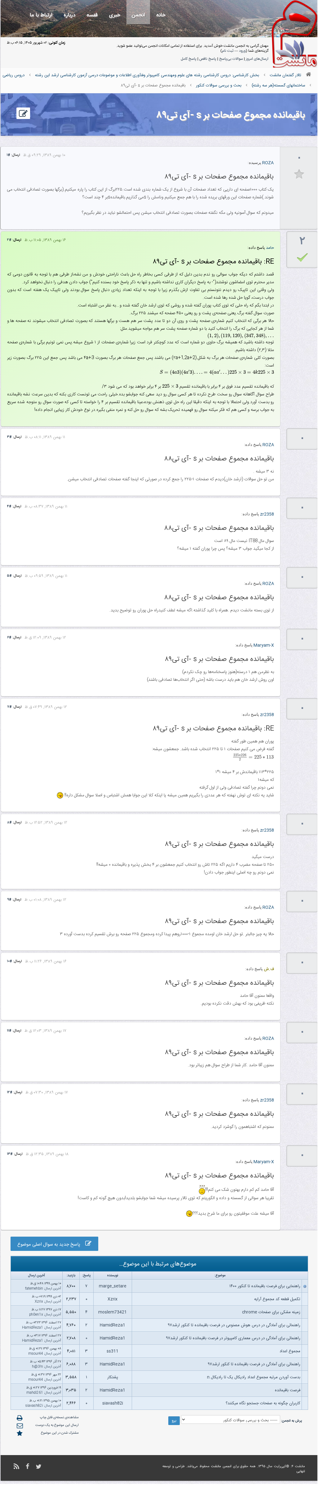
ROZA (268, 163)
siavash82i (112, 1403)
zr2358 (267, 514)
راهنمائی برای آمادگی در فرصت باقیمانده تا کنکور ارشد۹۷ (254, 1364)
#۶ (9, 637)
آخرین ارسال (53, 1288)
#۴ (9, 506)
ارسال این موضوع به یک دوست (57, 1425)
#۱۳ (10, 1154)
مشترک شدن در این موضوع (60, 1433)
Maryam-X (264, 645)
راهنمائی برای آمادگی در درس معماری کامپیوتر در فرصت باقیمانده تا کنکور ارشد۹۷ (233, 1338)
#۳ (9, 437)
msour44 (35, 1354)
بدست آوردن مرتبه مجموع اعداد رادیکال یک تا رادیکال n (253, 1377)
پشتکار (112, 1377)
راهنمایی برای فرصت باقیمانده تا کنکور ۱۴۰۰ (264, 1286)
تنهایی (301, 1471)
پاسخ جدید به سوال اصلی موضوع (51, 1244)
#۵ (9, 576)
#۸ (9, 822)
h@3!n (37, 1367)
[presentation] (240, 336)
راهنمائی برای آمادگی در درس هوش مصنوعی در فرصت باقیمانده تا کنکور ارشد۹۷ (234, 1325)
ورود (242, 51)
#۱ (8, 155)
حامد (270, 247)
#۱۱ (9, 1031)
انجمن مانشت (221, 1466)
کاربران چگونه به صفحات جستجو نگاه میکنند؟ (263, 1403)
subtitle (299, 174)
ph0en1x (36, 1315)
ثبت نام (227, 51)
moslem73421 (112, 1312)
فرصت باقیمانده (287, 1390)
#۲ (9, 240)
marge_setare (112, 1286)
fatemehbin (34, 1288)
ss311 (112, 1351)
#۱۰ (9, 961)
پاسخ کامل (189, 59)
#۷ (9, 707)
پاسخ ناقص (207, 59)
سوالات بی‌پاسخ (231, 59)
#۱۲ (9, 1092)
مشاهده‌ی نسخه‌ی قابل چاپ (59, 1417)
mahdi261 (34, 1393)
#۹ (9, 900)
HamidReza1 (112, 1325)
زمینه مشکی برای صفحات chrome (271, 1312)
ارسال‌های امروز (257, 59)
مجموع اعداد (290, 1351)
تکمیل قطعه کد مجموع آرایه (277, 1299)
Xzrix (112, 1299)
